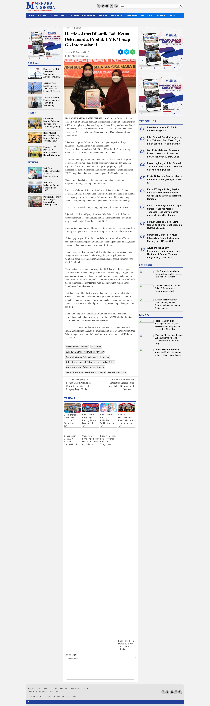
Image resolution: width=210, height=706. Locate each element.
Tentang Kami (34, 689)
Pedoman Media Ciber (80, 689)
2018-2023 (104, 128)
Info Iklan (54, 692)
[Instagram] (111, 5)
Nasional (42, 15)
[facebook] (120, 52)
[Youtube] (107, 5)
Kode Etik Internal (60, 689)
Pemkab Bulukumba (117, 372)
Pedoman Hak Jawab (37, 692)
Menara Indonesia (80, 56)
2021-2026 (110, 152)
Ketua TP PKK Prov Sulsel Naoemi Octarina (85, 372)
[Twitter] (103, 5)
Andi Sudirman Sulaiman (77, 347)
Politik (54, 15)
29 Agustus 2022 (81, 52)
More (172, 15)
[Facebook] (99, 5)
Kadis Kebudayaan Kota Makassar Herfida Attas (87, 357)
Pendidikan (116, 15)
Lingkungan (146, 15)
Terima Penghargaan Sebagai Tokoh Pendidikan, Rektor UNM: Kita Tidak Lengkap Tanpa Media (78, 384)
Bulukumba (96, 347)
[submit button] (181, 6)
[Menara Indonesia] (40, 10)
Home (31, 15)
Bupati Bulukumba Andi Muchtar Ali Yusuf (85, 352)
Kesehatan (131, 15)
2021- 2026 (103, 149)
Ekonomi (103, 15)
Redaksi (46, 689)
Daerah (75, 15)
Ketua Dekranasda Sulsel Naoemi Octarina (85, 367)
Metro (64, 15)
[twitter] (126, 52)
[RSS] (116, 5)
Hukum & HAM (89, 15)
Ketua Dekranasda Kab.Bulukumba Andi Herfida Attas (90, 362)
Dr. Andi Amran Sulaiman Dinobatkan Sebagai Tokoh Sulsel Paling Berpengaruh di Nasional (121, 384)
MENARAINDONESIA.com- (93, 118)
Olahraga (161, 15)
